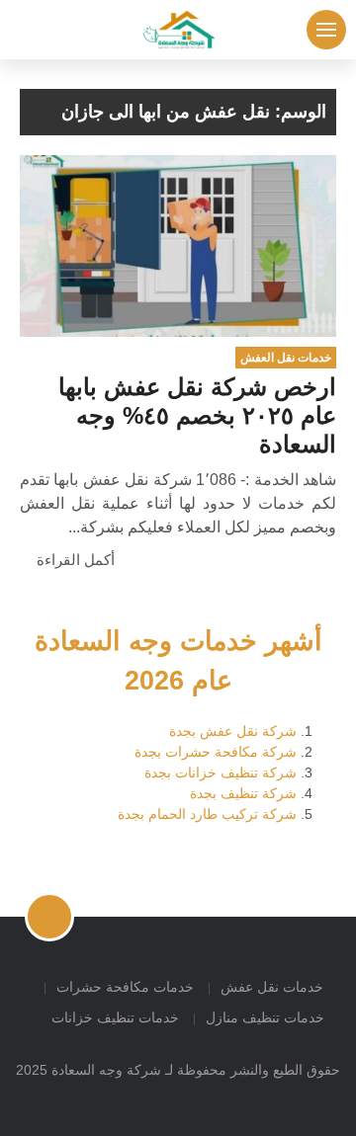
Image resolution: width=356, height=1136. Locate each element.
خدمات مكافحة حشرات (125, 987)
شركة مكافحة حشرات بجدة (215, 752)
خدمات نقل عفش (272, 987)
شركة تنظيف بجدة (243, 793)
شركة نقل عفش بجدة (233, 731)
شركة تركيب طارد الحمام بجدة (207, 814)
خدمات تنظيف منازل (265, 1017)
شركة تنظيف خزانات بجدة (220, 772)
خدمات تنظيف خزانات (115, 1017)
